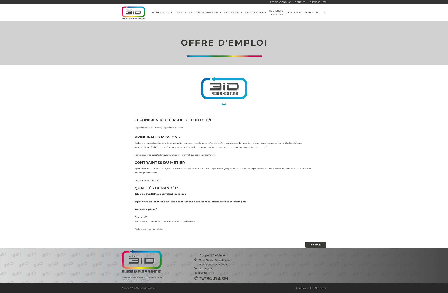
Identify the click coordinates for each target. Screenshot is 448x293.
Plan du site (320, 288)
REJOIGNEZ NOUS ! (280, 2)
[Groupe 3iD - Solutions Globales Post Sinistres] (133, 12)
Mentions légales (304, 288)
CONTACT (300, 2)
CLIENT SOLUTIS (317, 2)
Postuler (316, 244)
